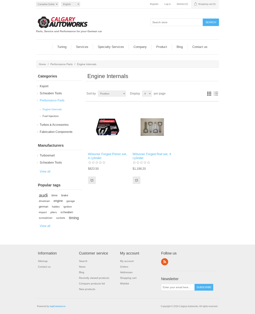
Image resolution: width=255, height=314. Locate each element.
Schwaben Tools (51, 93)
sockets (60, 217)
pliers (53, 212)
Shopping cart (128, 277)
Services (82, 47)
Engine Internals (52, 109)
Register (154, 4)
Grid (209, 94)
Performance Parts (61, 64)
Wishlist (124, 283)
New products (87, 289)
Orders (124, 266)
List (216, 94)
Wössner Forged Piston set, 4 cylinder (107, 156)
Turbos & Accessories (54, 124)
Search (83, 261)
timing (74, 218)
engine (58, 201)
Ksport (44, 86)
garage (70, 200)
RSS (164, 261)
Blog (180, 47)
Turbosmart (47, 155)
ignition (67, 206)
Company (140, 47)
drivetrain (44, 200)
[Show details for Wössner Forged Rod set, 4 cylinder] (152, 127)
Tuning (61, 47)
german (43, 206)
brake (64, 195)
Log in (167, 4)
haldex (56, 206)
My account (127, 261)
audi (43, 195)
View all (45, 171)
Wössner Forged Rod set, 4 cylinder (152, 156)
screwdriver (45, 217)
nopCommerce (58, 306)
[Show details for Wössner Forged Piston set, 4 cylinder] (107, 127)
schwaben (66, 212)
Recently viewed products (94, 277)
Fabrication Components (56, 131)
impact (43, 212)
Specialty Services (111, 47)
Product (161, 47)
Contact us (199, 47)
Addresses (126, 272)
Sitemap (43, 261)
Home (42, 64)
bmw (54, 195)
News (82, 266)
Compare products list (92, 283)
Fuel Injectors (51, 116)
